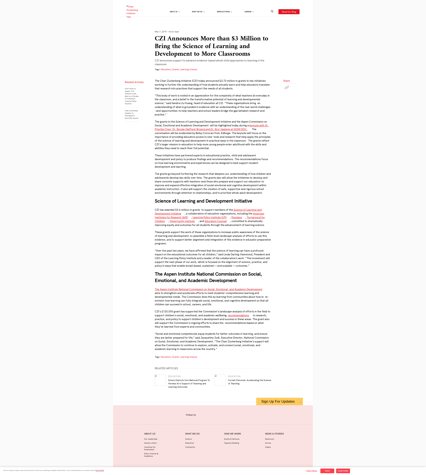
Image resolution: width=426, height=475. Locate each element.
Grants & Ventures (232, 439)
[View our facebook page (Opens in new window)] (201, 414)
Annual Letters (150, 443)
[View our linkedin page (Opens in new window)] (223, 414)
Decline (327, 471)
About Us (174, 12)
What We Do (197, 12)
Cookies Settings (311, 471)
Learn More (99, 470)
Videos (268, 447)
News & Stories (223, 12)
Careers (248, 12)
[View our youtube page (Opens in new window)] (237, 414)
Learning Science (188, 69)
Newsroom (269, 439)
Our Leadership (150, 439)
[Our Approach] (132, 11)
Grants (175, 69)
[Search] (272, 11)
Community (190, 447)
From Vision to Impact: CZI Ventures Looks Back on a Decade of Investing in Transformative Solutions (131, 96)
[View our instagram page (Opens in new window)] (208, 414)
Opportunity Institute (182, 221)
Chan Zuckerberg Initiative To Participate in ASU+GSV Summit (131, 114)
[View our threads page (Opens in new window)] (215, 414)
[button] (287, 87)
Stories (268, 443)
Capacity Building (231, 443)
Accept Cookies (343, 471)
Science (188, 439)
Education (166, 69)
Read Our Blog (289, 11)
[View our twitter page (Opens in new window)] (230, 414)
